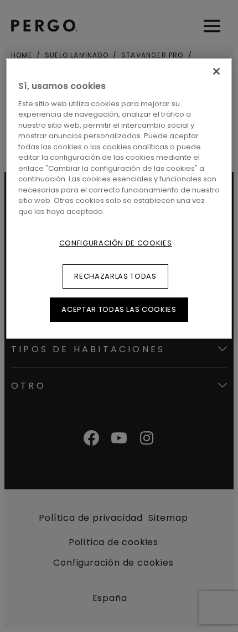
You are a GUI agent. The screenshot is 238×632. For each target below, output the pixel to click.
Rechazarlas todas (115, 276)
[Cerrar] (216, 71)
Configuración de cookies (115, 242)
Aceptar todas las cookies (118, 309)
